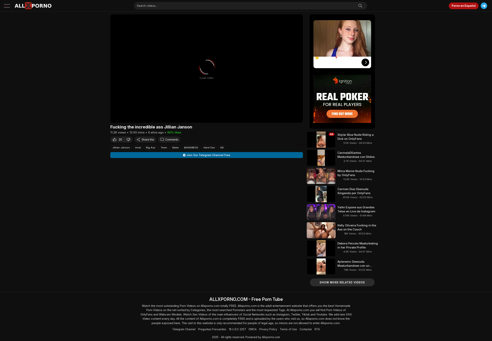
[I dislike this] (129, 140)
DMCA (253, 329)
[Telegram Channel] (483, 5)
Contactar (306, 329)
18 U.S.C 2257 (237, 329)
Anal (138, 147)
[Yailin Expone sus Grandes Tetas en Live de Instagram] (321, 212)
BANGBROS (191, 147)
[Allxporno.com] (33, 6)
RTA (317, 329)
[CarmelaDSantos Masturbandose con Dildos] (321, 158)
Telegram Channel (183, 329)
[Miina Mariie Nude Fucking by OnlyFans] (321, 176)
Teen (164, 147)
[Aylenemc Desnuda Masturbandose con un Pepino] (321, 266)
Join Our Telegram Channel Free (208, 155)
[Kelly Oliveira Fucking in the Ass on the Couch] (321, 230)
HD (222, 147)
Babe (175, 147)
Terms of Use (288, 329)
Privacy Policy (268, 329)
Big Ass (150, 147)
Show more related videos (342, 282)
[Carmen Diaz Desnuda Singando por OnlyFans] (321, 194)
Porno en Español (464, 5)
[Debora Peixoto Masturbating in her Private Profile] (321, 248)
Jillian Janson (121, 147)
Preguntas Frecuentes (212, 329)
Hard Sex (209, 147)
